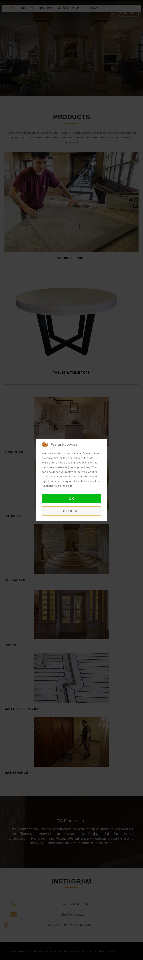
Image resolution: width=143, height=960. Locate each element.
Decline (71, 511)
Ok (71, 498)
